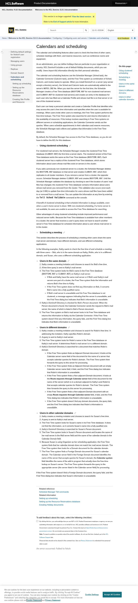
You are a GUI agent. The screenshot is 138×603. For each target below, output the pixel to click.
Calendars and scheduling (99, 38)
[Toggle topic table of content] (135, 51)
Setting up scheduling (22, 83)
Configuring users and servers (75, 38)
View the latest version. (82, 17)
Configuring (57, 38)
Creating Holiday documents (51, 505)
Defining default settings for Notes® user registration (21, 54)
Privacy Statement (86, 540)
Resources (120, 3)
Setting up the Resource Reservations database (59, 501)
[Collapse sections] (132, 38)
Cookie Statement (34, 600)
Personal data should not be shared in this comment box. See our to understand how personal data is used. (74, 542)
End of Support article (62, 22)
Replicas (14, 69)
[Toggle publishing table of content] (2, 51)
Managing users (17, 61)
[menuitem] (56, 10)
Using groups (16, 65)
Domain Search (17, 73)
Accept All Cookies (112, 595)
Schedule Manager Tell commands (54, 492)
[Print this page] (135, 38)
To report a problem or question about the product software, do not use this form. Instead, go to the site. (73, 535)
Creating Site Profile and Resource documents (21, 102)
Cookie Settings (92, 595)
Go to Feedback (123, 38)
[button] (9, 52)
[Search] (86, 30)
